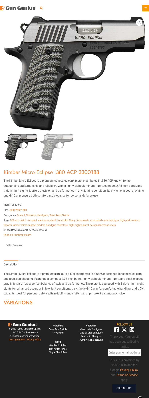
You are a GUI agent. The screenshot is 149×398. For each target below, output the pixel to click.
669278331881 (18, 210)
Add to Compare (14, 245)
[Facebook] (116, 329)
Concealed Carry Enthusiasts (73, 220)
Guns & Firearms (26, 215)
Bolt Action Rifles (58, 349)
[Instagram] (132, 329)
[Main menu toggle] (145, 8)
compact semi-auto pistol (41, 220)
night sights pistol (79, 225)
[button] (41, 8)
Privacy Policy (34, 339)
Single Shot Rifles (58, 352)
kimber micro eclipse (24, 225)
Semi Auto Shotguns (91, 336)
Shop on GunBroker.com (17, 235)
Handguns (43, 215)
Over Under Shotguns (91, 329)
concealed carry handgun (104, 220)
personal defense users (103, 225)
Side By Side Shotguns (91, 332)
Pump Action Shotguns (91, 339)
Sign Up (124, 388)
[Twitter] (124, 329)
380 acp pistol (18, 220)
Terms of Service (127, 375)
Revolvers (58, 332)
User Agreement (17, 339)
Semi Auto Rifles (57, 345)
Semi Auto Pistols (59, 215)
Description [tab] (11, 264)
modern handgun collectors (52, 225)
